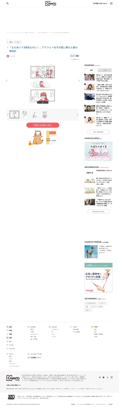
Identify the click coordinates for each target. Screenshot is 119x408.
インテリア (12, 363)
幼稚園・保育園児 (98, 334)
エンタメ (54, 327)
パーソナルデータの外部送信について (85, 404)
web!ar (16, 388)
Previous (6, 80)
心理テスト (88, 310)
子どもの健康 (76, 331)
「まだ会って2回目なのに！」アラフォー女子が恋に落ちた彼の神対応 (53, 32)
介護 (87, 306)
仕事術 (32, 331)
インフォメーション (36, 354)
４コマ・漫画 (74, 56)
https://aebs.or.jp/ (44, 398)
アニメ (53, 334)
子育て (96, 327)
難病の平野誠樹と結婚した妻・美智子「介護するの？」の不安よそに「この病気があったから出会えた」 (104, 110)
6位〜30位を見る (99, 132)
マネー (11, 358)
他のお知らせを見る (98, 211)
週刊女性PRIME (10, 388)
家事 (10, 356)
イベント (54, 336)
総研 (10, 327)
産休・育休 (33, 336)
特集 (10, 330)
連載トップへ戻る (14, 42)
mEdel (20, 388)
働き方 (32, 329)
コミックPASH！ (81, 388)
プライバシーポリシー (101, 404)
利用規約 (73, 404)
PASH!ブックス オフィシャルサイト (94, 388)
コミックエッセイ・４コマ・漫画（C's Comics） (23, 32)
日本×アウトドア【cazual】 (48, 388)
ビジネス (33, 327)
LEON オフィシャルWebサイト (63, 388)
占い (10, 341)
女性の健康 (75, 329)
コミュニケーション (14, 366)
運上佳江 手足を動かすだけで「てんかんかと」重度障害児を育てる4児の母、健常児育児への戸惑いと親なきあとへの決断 (104, 98)
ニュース (12, 348)
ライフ (11, 354)
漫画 (10, 337)
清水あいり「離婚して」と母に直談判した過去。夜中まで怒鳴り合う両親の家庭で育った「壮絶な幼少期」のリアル (104, 121)
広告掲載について (35, 357)
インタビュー (102, 303)
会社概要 (110, 404)
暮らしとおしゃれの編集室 (35, 388)
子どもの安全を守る (91, 303)
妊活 (95, 329)
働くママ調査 (33, 339)
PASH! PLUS (25, 388)
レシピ (11, 345)
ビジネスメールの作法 (96, 306)
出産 (95, 331)
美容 (10, 361)
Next (79, 80)
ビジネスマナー (34, 334)
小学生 (95, 336)
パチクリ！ (73, 388)
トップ (8, 32)
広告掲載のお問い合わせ (100, 3)
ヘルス (75, 327)
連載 (10, 334)
